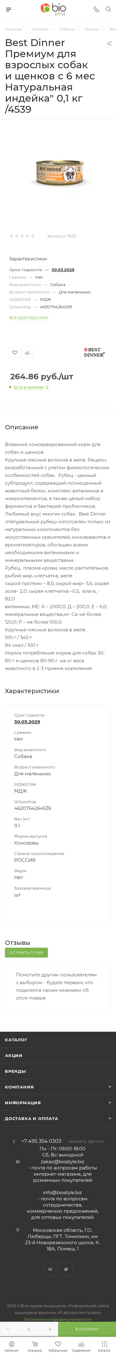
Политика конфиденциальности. (58, 1319)
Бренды (15, 1071)
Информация (23, 1102)
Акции (14, 1055)
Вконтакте (50, 1269)
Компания (19, 1086)
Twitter (66, 1269)
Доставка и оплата (31, 1118)
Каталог (16, 1039)
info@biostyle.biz (62, 1192)
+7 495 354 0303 (41, 1141)
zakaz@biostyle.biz (62, 1161)
